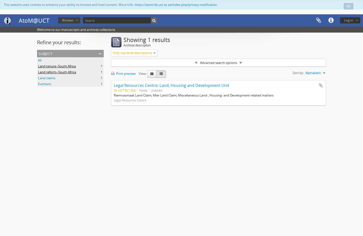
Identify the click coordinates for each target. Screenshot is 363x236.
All (39, 60)
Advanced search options (218, 62)
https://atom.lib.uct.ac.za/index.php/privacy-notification (176, 4)
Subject (45, 53)
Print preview (125, 73)
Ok (348, 6)
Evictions (44, 84)
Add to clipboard (320, 85)
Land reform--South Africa (57, 72)
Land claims (46, 78)
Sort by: (298, 73)
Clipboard (318, 20)
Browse (67, 20)
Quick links (331, 20)
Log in (348, 20)
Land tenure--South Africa (57, 66)
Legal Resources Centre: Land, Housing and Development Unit (171, 85)
